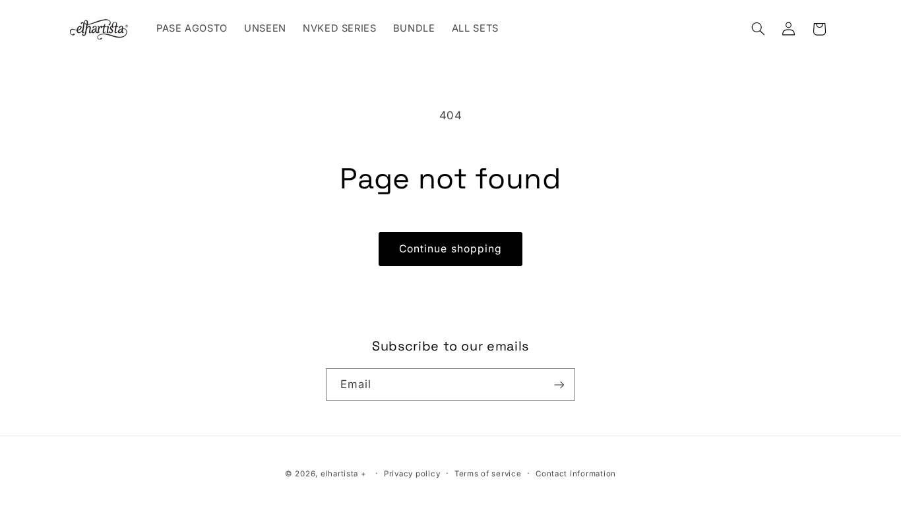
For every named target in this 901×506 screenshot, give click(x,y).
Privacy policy (412, 474)
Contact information (576, 474)
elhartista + (344, 474)
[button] (758, 29)
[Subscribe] (559, 385)
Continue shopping (450, 248)
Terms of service (488, 474)
